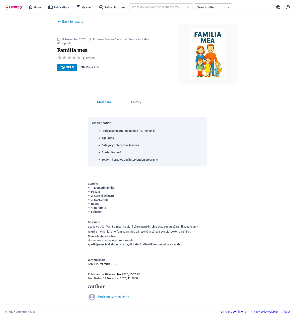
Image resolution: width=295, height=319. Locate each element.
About (286, 311)
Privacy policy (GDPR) (264, 311)
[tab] (13, 7)
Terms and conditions (232, 311)
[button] (213, 7)
